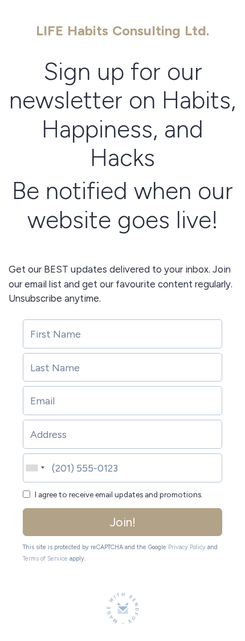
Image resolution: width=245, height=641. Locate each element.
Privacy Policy (187, 547)
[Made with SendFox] (123, 608)
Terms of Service (45, 558)
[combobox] (33, 468)
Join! (123, 522)
